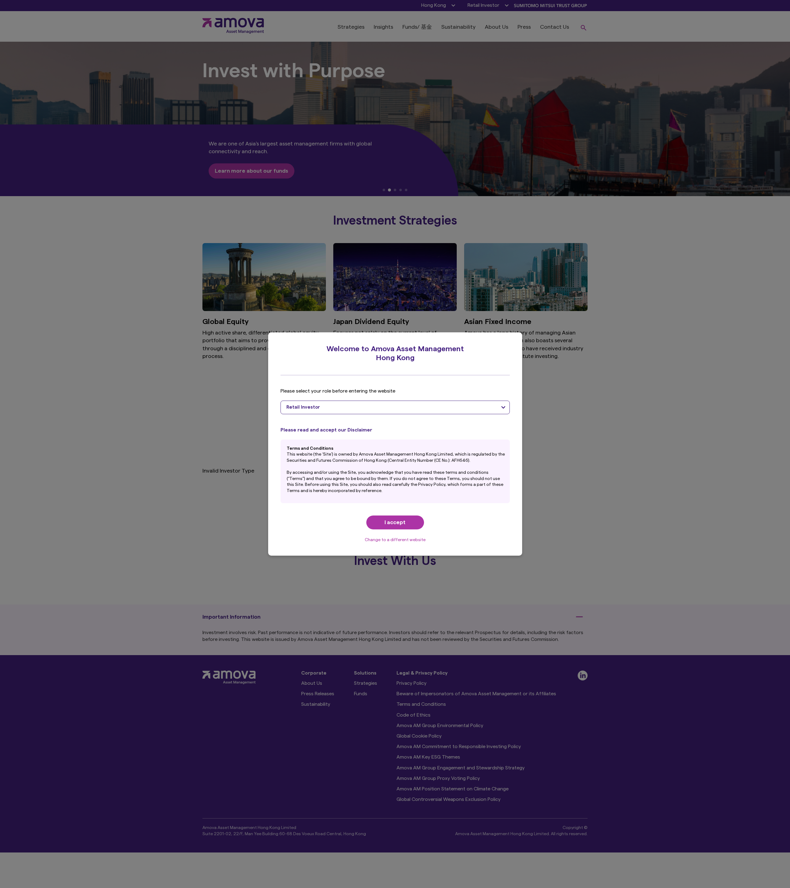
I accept (395, 522)
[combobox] (395, 407)
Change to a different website (395, 540)
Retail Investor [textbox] (303, 407)
